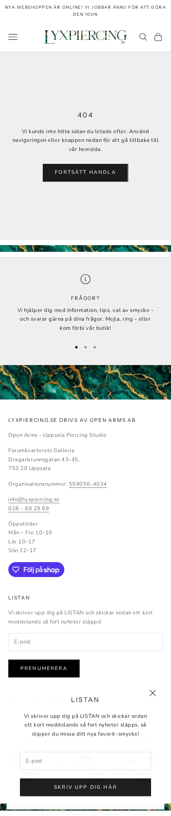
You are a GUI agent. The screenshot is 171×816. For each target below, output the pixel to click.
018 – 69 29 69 (28, 508)
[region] (85, 303)
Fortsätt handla (85, 172)
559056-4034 (88, 484)
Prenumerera (44, 668)
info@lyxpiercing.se (34, 499)
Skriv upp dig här (85, 787)
